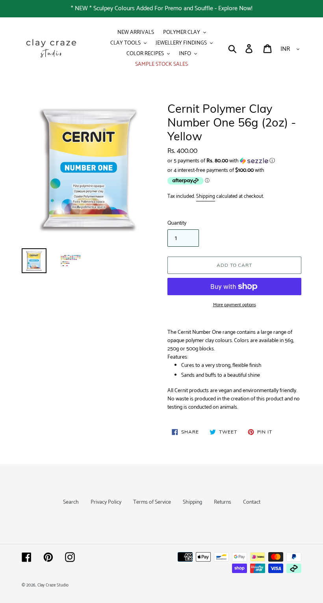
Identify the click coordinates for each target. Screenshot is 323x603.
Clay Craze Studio (53, 585)
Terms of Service (152, 502)
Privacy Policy (106, 502)
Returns (222, 502)
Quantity (176, 223)
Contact (251, 502)
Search (71, 502)
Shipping (205, 196)
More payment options (234, 305)
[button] (234, 161)
